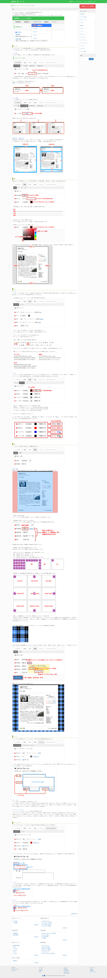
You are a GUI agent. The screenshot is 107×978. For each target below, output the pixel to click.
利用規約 (91, 970)
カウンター (82, 48)
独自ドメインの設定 (46, 948)
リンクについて (93, 971)
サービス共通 (83, 17)
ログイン (86, 1)
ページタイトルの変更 (47, 922)
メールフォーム (83, 43)
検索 (92, 59)
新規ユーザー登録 (87, 6)
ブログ (81, 22)
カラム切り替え (45, 936)
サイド (14, 951)
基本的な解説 (16, 945)
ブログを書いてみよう (47, 924)
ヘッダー (15, 948)
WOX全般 (82, 14)
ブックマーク (83, 40)
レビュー (82, 28)
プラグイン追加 (45, 934)
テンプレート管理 (46, 950)
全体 (14, 947)
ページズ (82, 45)
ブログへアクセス (46, 921)
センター (15, 950)
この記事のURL (73, 913)
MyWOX (90, 1)
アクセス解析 (83, 51)
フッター (15, 953)
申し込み (15, 921)
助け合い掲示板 (66, 972)
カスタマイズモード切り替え (48, 953)
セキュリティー (45, 945)
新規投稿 (15, 933)
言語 (72, 1)
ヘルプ (94, 1)
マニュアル (66, 971)
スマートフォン (45, 951)
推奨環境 (65, 969)
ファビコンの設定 (46, 947)
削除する (15, 960)
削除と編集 (15, 934)
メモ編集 (15, 922)
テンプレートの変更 (46, 925)
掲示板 (81, 25)
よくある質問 (66, 970)
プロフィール (83, 37)
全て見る (36, 924)
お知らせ (91, 969)
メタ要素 (44, 938)
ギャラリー (82, 34)
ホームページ (83, 19)
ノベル (81, 31)
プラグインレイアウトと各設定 (49, 933)
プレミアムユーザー (15, 969)
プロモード (13, 970)
